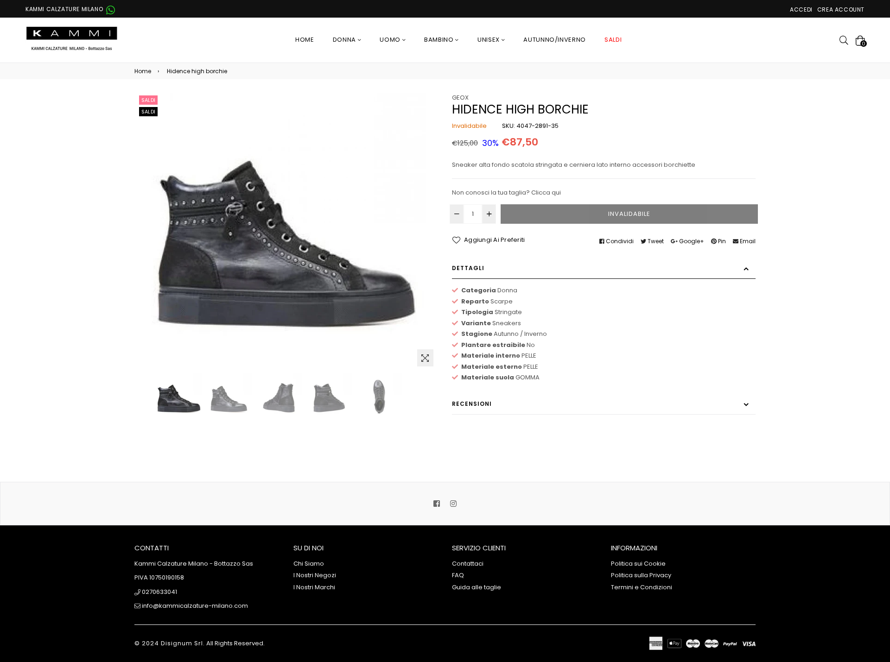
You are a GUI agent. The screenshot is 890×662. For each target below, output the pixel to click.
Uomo (391, 39)
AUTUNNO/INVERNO (554, 39)
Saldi (148, 100)
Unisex (489, 39)
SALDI (613, 39)
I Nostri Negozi (314, 575)
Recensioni (472, 404)
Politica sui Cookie (638, 563)
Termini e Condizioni (641, 587)
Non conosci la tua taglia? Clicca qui (506, 192)
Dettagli (468, 268)
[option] (179, 396)
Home (304, 39)
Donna (345, 39)
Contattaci (467, 563)
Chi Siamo (308, 563)
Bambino (439, 39)
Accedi (801, 9)
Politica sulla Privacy (641, 575)
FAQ (458, 575)
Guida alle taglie (476, 587)
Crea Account (841, 9)
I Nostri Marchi (314, 587)
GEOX (460, 97)
